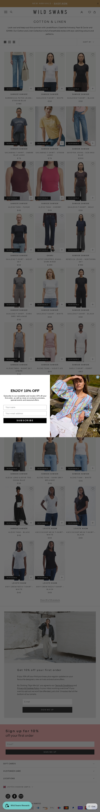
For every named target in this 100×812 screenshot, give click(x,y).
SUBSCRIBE (25, 420)
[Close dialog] (97, 377)
